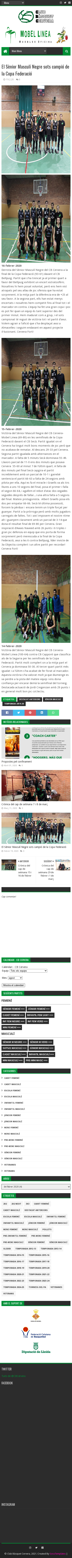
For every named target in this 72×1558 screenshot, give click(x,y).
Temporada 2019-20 (14, 704)
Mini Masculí (12, 1134)
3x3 (27, 1204)
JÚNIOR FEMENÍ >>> (39, 1009)
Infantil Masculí (14, 1109)
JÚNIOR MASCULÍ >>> (41, 1048)
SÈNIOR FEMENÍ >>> (14, 1009)
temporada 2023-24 (39, 1281)
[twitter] (65, 2)
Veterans (9, 1171)
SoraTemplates (58, 1553)
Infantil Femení (13, 1103)
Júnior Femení (12, 1115)
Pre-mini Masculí (14, 1146)
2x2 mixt (16, 1204)
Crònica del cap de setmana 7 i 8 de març (24, 804)
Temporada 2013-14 (51, 1249)
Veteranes (10, 1165)
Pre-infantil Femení (15, 1236)
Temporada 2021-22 (39, 1274)
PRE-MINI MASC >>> (36, 1060)
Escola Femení (12, 1090)
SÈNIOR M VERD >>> (41, 1042)
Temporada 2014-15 (13, 1255)
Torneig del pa (37, 1287)
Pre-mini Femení (13, 1140)
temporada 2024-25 (13, 1287)
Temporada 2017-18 (39, 1261)
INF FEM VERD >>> (38, 1021)
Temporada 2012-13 (25, 1249)
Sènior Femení (12, 1152)
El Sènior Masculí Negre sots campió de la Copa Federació (33, 847)
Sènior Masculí (53, 699)
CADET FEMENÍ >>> (13, 1015)
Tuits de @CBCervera (13, 1376)
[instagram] (61, 2)
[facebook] (69, 2)
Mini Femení (11, 1127)
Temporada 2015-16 (39, 1255)
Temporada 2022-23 (13, 1281)
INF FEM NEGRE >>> (13, 1021)
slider (7, 1249)
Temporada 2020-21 (13, 1274)
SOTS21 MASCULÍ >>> (14, 1048)
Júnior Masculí (13, 1121)
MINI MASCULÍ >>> (13, 1060)
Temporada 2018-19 (13, 1268)
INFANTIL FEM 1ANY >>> (40, 1015)
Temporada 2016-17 (13, 1261)
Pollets (47, 1229)
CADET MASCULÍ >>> (14, 1054)
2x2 (5, 1204)
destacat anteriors (29, 699)
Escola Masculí (13, 1096)
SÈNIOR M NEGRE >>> (15, 1042)
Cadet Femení (11, 1078)
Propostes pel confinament (16, 761)
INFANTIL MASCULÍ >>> (41, 1054)
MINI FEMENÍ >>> (12, 1027)
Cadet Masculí (12, 1084)
